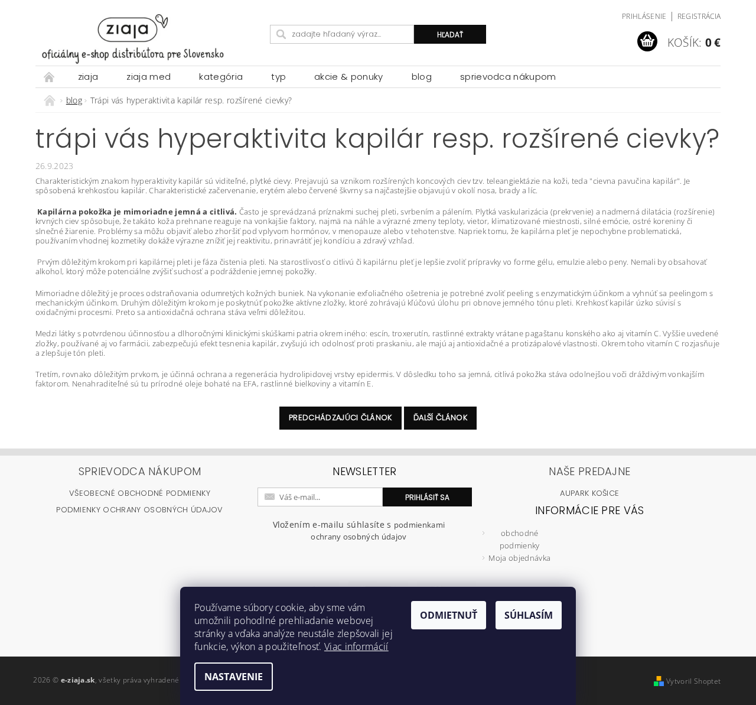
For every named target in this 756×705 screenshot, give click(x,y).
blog (422, 76)
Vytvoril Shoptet (693, 681)
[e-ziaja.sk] (150, 39)
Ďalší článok (440, 417)
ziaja (88, 76)
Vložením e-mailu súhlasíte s (359, 530)
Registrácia (699, 16)
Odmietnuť (448, 615)
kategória (221, 76)
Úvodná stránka (49, 76)
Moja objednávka (519, 558)
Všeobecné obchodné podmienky (139, 493)
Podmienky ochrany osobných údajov (139, 509)
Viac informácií (356, 646)
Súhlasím (528, 615)
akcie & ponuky (348, 76)
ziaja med (148, 76)
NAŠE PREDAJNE (589, 471)
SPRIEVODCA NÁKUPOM (508, 76)
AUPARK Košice (589, 493)
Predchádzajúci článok (340, 417)
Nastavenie (233, 676)
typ (278, 76)
